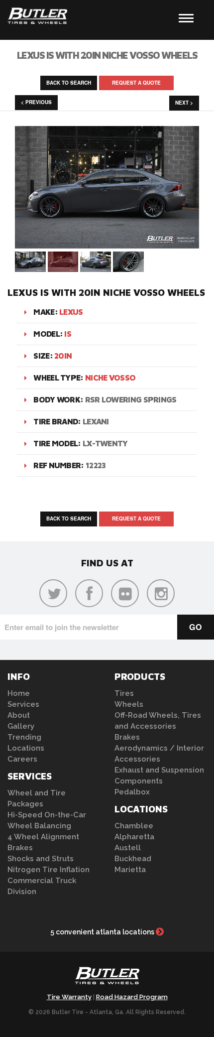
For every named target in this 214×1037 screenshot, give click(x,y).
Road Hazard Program (132, 997)
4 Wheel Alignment (43, 836)
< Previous (36, 102)
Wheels (128, 704)
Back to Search (68, 82)
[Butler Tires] (107, 978)
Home (18, 693)
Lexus (71, 311)
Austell (127, 847)
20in (63, 355)
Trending (24, 737)
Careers (22, 759)
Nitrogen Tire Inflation (48, 869)
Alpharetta (134, 836)
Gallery (20, 726)
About (18, 715)
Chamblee (133, 825)
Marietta (130, 869)
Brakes (20, 847)
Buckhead (132, 858)
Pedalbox (132, 791)
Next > (184, 102)
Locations (25, 748)
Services (23, 704)
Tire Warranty (69, 997)
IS (67, 333)
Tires (124, 693)
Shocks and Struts (40, 858)
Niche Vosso (110, 377)
